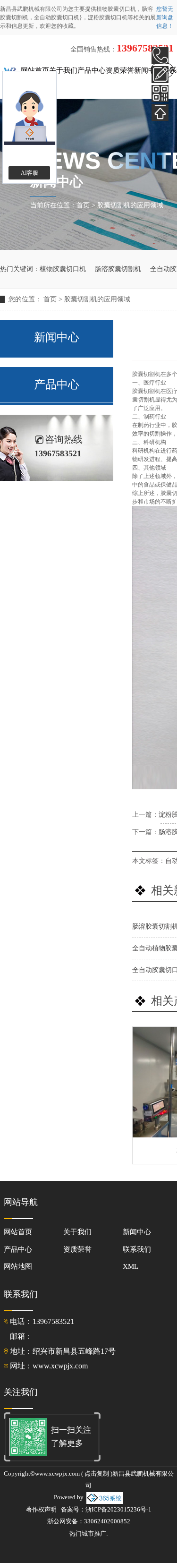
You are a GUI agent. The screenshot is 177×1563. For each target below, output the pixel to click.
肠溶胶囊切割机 (118, 269)
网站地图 (18, 1266)
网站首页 (35, 70)
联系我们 (137, 1249)
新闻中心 (148, 70)
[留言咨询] (160, 74)
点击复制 (96, 1473)
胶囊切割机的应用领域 (130, 205)
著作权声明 (41, 1509)
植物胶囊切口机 (116, 9)
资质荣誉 (120, 70)
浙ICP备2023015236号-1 (118, 1509)
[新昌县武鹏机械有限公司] (12, 70)
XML (130, 1266)
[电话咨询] (160, 55)
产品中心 (91, 70)
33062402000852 (107, 1521)
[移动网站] (160, 93)
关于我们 (63, 70)
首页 (83, 205)
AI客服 (29, 173)
